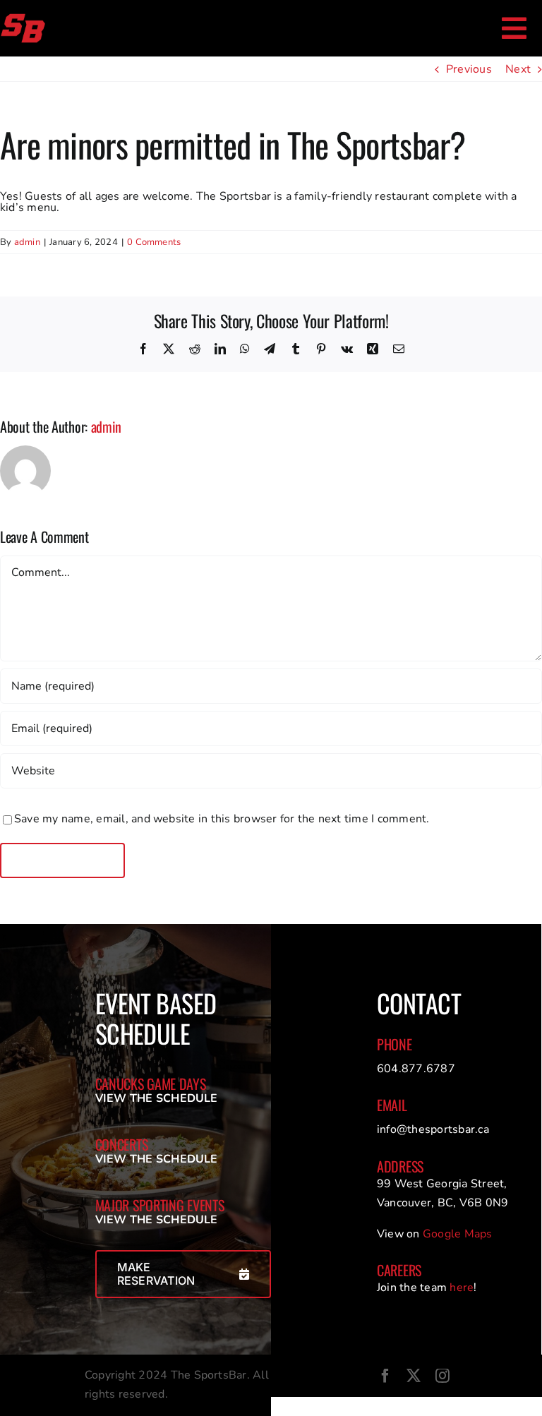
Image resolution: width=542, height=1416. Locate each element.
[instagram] (442, 1376)
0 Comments (154, 242)
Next (518, 69)
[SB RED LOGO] (23, 18)
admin (27, 242)
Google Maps (458, 1234)
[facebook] (385, 1376)
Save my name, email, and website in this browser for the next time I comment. (221, 819)
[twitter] (413, 1376)
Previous (469, 69)
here (462, 1287)
